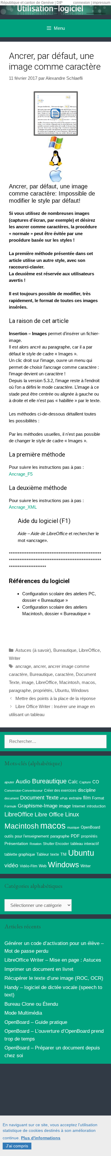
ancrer (39, 666)
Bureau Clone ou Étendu (31, 1004)
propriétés (42, 690)
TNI (63, 854)
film (87, 797)
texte (54, 854)
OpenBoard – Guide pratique (35, 1022)
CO (95, 781)
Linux (72, 814)
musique (73, 827)
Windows (80, 690)
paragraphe (20, 690)
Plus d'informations (40, 1137)
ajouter (9, 782)
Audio (23, 781)
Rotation (35, 844)
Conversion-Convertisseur (23, 790)
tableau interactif (84, 843)
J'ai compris (17, 1145)
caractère (64, 674)
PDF (75, 835)
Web (42, 866)
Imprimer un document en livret (38, 969)
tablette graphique (19, 854)
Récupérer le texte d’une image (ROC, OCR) (53, 978)
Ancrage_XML (23, 507)
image (27, 682)
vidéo (11, 865)
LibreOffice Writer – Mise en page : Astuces (52, 960)
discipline (87, 790)
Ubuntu (62, 690)
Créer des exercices (60, 790)
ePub (63, 798)
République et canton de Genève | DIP (31, 3)
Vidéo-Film (28, 866)
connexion (81, 3)
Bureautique (64, 650)
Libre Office (49, 814)
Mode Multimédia (23, 1013)
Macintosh (69, 682)
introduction (96, 806)
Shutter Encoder (56, 844)
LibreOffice (89, 650)
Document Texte (39, 798)
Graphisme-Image (37, 806)
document (11, 798)
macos (88, 682)
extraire (75, 798)
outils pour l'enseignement (26, 836)
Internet (78, 806)
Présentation (16, 843)
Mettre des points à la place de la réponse (55, 698)
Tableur (42, 854)
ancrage (23, 666)
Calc (73, 781)
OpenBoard (90, 827)
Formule (10, 806)
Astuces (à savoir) (33, 650)
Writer (14, 658)
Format (98, 798)
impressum (101, 3)
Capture (85, 782)
